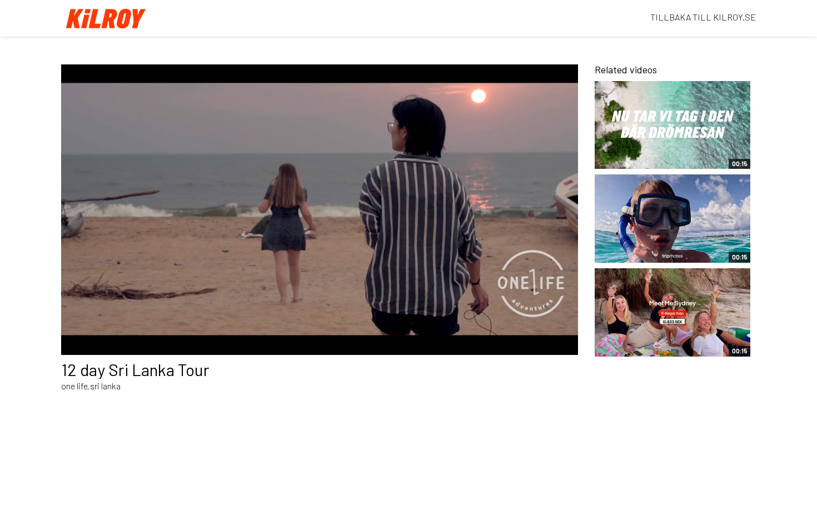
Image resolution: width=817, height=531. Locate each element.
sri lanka (105, 385)
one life (74, 385)
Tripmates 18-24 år (637, 254)
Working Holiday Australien (654, 348)
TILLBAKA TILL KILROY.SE (703, 17)
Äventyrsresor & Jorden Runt (648, 155)
